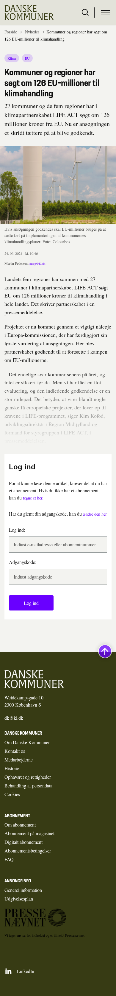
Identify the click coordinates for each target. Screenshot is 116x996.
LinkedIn (25, 971)
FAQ (9, 859)
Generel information (23, 890)
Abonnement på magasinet (29, 833)
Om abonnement (20, 824)
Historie (11, 768)
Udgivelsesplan (18, 898)
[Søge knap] (85, 12)
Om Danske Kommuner (27, 742)
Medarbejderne (18, 759)
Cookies (12, 794)
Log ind (31, 603)
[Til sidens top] (105, 651)
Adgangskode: (22, 562)
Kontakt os (14, 751)
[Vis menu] (105, 12)
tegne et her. (33, 498)
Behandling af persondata (28, 785)
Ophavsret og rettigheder (27, 777)
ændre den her (95, 514)
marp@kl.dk (37, 263)
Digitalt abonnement (23, 842)
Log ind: (17, 530)
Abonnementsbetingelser (27, 850)
